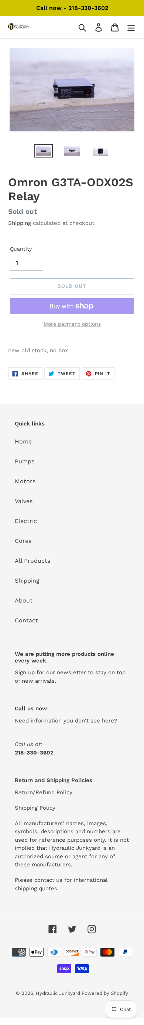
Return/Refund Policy (43, 792)
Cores (23, 540)
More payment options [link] (72, 324)
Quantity (21, 249)
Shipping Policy (35, 808)
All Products (32, 560)
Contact (26, 620)
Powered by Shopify (105, 993)
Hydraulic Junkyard (59, 993)
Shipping (19, 223)
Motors (25, 481)
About (23, 600)
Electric (26, 520)
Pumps (24, 461)
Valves (23, 501)
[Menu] (131, 27)
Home (23, 441)
